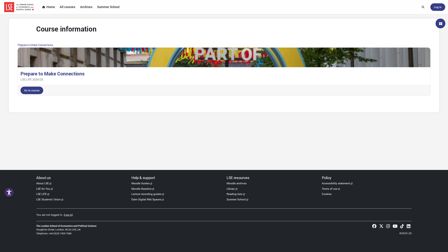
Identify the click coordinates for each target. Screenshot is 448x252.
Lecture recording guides (146, 194)
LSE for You (43, 188)
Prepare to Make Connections (35, 45)
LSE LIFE (41, 194)
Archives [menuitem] (86, 7)
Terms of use (329, 188)
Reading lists (234, 194)
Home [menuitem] (50, 7)
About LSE (42, 183)
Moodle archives (237, 183)
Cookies (327, 194)
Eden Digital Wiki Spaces (146, 199)
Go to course (32, 90)
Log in (438, 7)
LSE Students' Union (48, 199)
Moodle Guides (140, 183)
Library (231, 188)
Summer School (236, 199)
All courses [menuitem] (67, 7)
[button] (423, 7)
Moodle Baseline (141, 188)
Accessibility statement (336, 183)
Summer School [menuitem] (108, 7)
